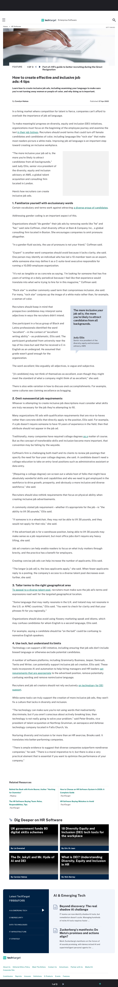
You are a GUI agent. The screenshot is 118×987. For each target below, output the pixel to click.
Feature (17, 67)
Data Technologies (18, 925)
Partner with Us (77, 967)
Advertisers (63, 967)
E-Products (48, 976)
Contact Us (52, 967)
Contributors (8, 976)
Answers (27, 976)
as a (85, 436)
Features (66, 976)
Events (58, 976)
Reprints (18, 976)
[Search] (114, 20)
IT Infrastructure (17, 932)
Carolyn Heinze (21, 101)
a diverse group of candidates (91, 207)
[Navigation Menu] (4, 20)
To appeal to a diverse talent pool (31, 589)
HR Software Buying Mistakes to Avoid (77, 801)
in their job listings (27, 132)
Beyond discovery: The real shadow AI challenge (78, 907)
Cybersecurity (16, 918)
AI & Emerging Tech (18, 910)
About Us (6, 967)
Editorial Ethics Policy (21, 967)
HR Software (16, 26)
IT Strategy (14, 939)
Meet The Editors (39, 967)
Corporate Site (8, 970)
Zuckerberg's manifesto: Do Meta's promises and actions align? (79, 933)
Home (5, 26)
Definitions (37, 976)
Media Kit (89, 967)
